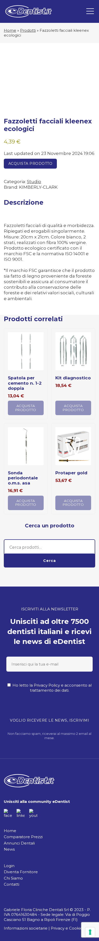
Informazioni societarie (25, 928)
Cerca (49, 560)
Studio (34, 181)
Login (9, 865)
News (9, 849)
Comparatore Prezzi (23, 836)
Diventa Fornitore (21, 871)
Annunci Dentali (19, 843)
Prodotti (28, 30)
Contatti (11, 884)
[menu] (90, 11)
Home (10, 30)
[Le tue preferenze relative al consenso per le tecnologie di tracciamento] (90, 932)
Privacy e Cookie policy (73, 928)
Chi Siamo (13, 878)
